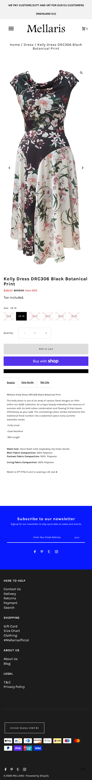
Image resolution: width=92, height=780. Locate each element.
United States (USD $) (24, 728)
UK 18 (74, 316)
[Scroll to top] (83, 769)
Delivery (10, 594)
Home (15, 45)
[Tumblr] (49, 552)
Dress (29, 45)
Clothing (10, 635)
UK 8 (8, 316)
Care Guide (27, 382)
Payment (10, 603)
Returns (10, 598)
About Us (11, 659)
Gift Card (10, 626)
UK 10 (21, 316)
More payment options (46, 371)
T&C (7, 682)
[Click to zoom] (81, 72)
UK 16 (61, 316)
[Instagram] (56, 552)
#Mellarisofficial (16, 640)
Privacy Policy (14, 687)
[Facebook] (35, 552)
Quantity (8, 333)
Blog (7, 663)
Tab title (44, 382)
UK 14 (47, 316)
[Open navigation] (12, 28)
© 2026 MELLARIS (14, 775)
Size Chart (12, 631)
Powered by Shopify (37, 775)
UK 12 (34, 316)
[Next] (82, 168)
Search (9, 607)
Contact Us (12, 589)
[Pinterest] (42, 552)
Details (11, 382)
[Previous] (9, 168)
